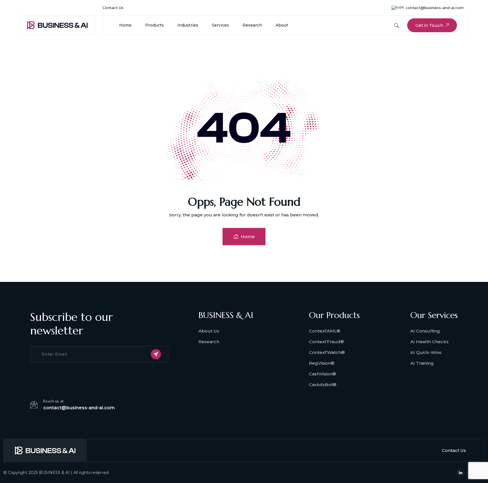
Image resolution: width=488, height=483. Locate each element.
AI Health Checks (429, 341)
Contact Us (113, 7)
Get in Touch (429, 25)
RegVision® (321, 363)
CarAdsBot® (322, 384)
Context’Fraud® (326, 341)
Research (252, 25)
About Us (209, 331)
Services (220, 25)
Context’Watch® (327, 352)
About (282, 25)
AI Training (422, 363)
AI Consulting (425, 331)
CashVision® (322, 374)
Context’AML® (324, 331)
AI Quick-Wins (425, 352)
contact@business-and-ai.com (435, 7)
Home (125, 25)
